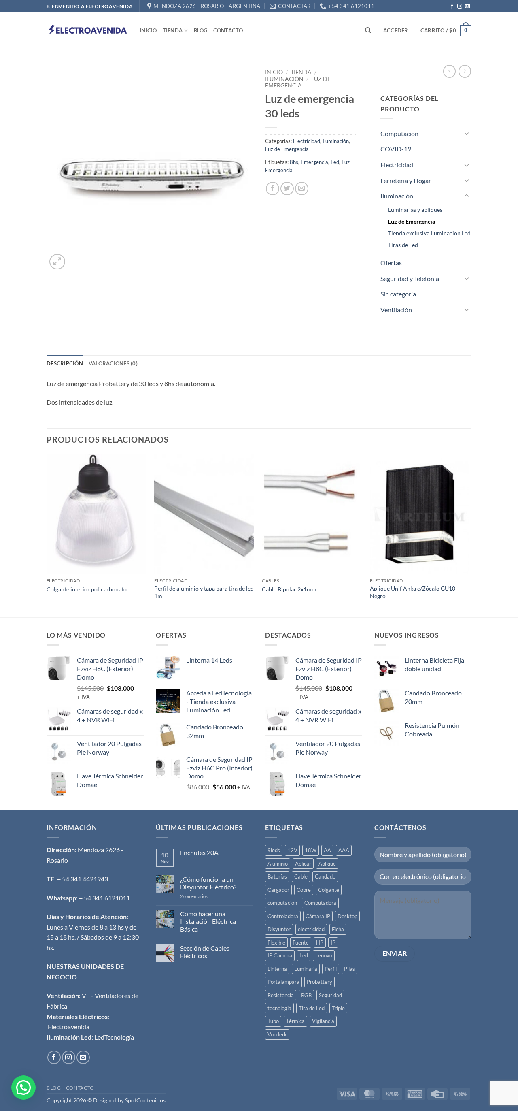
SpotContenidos (145, 1100)
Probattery (319, 982)
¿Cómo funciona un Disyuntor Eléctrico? (208, 883)
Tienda (173, 30)
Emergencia (314, 162)
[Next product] (449, 71)
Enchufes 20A (199, 852)
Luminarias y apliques (415, 209)
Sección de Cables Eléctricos (204, 952)
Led (335, 162)
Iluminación (284, 79)
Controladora (282, 916)
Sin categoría (398, 294)
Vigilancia (323, 1021)
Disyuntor (279, 929)
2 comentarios (203, 896)
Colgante (328, 890)
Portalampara (283, 982)
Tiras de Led (403, 244)
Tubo (273, 1021)
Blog (201, 30)
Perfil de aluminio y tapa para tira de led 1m (204, 592)
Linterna (277, 969)
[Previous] (47, 535)
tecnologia (279, 1008)
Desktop (347, 916)
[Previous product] (465, 71)
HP (319, 942)
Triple (338, 1008)
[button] (395, 30)
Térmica (295, 1021)
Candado (325, 876)
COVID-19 (395, 149)
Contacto (228, 30)
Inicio (148, 30)
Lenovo (323, 955)
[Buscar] (368, 30)
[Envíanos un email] (467, 6)
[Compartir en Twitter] (287, 188)
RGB (306, 995)
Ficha (338, 929)
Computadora (320, 903)
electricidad (311, 929)
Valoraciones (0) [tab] (113, 363)
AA (327, 850)
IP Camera (279, 955)
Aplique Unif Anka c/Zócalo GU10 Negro (412, 592)
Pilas (349, 969)
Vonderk (277, 1034)
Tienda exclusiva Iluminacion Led (429, 233)
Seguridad (330, 995)
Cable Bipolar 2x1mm (289, 589)
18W (310, 850)
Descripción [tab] (65, 363)
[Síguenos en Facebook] (452, 6)
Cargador (278, 890)
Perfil (331, 969)
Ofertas (391, 263)
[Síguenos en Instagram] (459, 6)
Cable (301, 876)
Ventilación (396, 309)
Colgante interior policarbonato (87, 589)
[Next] (469, 535)
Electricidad (306, 141)
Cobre (304, 890)
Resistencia (280, 995)
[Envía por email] (301, 188)
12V (292, 850)
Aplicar (303, 863)
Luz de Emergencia (298, 82)
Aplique (327, 863)
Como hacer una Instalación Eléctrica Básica (208, 921)
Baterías (277, 876)
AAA (343, 850)
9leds (273, 850)
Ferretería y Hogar (405, 180)
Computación (399, 133)
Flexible (276, 942)
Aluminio (277, 863)
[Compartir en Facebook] (272, 188)
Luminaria (305, 969)
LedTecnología (114, 1037)
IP (333, 942)
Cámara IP (318, 916)
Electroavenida (68, 1026)
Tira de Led (312, 1008)
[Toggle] (466, 133)
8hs (294, 162)
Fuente (301, 942)
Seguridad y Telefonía (409, 278)
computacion (282, 903)
